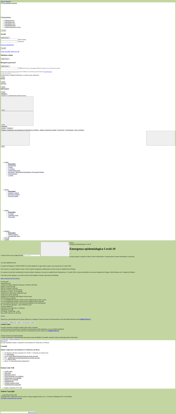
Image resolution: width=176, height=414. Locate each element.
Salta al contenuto (6, 1)
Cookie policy (8, 371)
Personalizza (4, 322)
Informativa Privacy (10, 374)
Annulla (3, 128)
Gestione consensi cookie (11, 383)
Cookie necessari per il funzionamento (12, 335)
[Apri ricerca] (160, 138)
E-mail (20, 68)
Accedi (3, 30)
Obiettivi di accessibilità (11, 379)
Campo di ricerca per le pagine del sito (12, 255)
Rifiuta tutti (15, 322)
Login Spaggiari (48, 71)
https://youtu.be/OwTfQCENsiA (10, 278)
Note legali (7, 373)
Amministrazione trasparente (12, 384)
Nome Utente (22, 39)
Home (71, 242)
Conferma (9, 128)
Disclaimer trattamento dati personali (11, 398)
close (2, 146)
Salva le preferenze (15, 339)
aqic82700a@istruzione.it (23, 356)
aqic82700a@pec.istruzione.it (24, 358)
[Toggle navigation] (15, 138)
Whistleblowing (9, 381)
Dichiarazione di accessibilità (12, 378)
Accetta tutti (29, 322)
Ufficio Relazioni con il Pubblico (13, 376)
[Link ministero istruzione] (9, 3)
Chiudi (3, 82)
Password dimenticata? (7, 45)
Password (21, 41)
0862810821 (10, 354)
